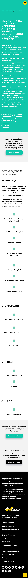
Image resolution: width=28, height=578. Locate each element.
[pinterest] (23, 568)
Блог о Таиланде (9, 535)
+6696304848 (7, 522)
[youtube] (16, 568)
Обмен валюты (8, 561)
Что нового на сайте (10, 545)
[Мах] (9, 572)
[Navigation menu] (25, 2)
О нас (4, 538)
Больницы (7, 114)
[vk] (13, 568)
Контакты (6, 542)
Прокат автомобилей (10, 551)
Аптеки (6, 125)
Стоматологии (9, 120)
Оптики (19, 114)
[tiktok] (6, 572)
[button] (14, 217)
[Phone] (19, 568)
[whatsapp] (3, 568)
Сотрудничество (9, 558)
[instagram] (9, 568)
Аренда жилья (8, 554)
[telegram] (6, 568)
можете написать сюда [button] (11, 498)
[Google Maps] (3, 572)
